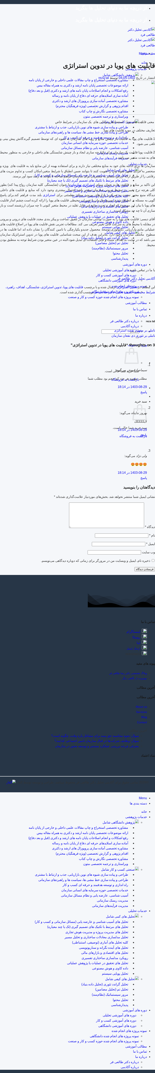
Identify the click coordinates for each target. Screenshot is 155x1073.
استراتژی (49, 195)
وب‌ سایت (148, 552)
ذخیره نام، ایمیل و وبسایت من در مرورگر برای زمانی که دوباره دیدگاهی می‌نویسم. (95, 560)
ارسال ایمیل (133, 648)
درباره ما (141, 315)
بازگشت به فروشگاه (133, 436)
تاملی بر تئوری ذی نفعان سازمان (133, 335)
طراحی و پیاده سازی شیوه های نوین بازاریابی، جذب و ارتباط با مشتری (81, 127)
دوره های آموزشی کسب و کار (116, 275)
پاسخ (143, 392)
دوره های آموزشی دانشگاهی (117, 1025)
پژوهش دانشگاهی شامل (119, 75)
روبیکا (136, 637)
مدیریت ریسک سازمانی (112, 900)
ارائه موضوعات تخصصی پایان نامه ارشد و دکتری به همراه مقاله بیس (82, 85)
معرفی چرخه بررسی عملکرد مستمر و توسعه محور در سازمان (97, 746)
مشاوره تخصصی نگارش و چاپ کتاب (103, 859)
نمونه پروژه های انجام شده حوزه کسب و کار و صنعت (103, 297)
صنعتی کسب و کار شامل (118, 869)
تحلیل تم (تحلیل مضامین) (111, 243)
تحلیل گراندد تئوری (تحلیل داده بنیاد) (104, 984)
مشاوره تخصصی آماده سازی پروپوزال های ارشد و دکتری (90, 101)
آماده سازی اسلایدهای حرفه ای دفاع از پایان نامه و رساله (90, 95)
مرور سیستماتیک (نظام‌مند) (110, 248)
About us (141, 706)
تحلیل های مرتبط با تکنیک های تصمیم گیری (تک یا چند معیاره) (87, 180)
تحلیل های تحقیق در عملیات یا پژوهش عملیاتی (97, 963)
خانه (144, 811)
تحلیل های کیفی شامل (120, 979)
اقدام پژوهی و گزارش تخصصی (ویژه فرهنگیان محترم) (92, 106)
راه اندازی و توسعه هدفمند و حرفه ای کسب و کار (95, 885)
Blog (144, 717)
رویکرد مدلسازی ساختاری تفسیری (105, 211)
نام (152, 535)
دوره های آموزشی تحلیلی (119, 270)
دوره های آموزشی (135, 264)
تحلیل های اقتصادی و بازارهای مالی (104, 952)
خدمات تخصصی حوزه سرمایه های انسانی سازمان (94, 142)
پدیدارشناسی (119, 258)
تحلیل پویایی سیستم (115, 973)
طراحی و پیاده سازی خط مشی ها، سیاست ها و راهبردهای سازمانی (83, 132)
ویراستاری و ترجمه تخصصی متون (105, 116)
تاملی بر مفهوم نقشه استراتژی (134, 330)
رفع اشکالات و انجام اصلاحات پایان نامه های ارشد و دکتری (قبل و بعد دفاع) (78, 90)
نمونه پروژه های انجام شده (129, 1031)
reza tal (103, 78)
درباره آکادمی (130, 326)
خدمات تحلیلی (137, 911)
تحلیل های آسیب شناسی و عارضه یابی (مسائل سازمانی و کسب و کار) (81, 921)
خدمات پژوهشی (136, 817)
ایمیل (150, 544)
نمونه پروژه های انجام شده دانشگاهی (114, 1036)
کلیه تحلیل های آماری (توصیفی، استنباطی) (100, 942)
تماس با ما (140, 1051)
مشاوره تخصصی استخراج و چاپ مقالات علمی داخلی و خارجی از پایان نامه (78, 80)
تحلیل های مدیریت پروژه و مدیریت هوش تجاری (96, 932)
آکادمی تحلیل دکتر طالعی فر (136, 278)
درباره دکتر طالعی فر (124, 321)
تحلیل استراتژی (148, 53)
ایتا (138, 643)
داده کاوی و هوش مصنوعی (110, 968)
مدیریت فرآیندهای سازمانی (110, 158)
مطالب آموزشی (136, 303)
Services (141, 712)
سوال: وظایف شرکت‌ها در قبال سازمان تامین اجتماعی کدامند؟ (96, 741)
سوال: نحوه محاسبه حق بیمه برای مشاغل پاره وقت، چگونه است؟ (95, 735)
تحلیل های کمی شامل (120, 916)
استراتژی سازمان (83, 184)
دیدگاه (150, 527)
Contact (142, 722)
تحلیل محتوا (120, 253)
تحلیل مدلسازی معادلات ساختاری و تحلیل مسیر (96, 937)
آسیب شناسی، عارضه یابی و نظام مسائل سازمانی (94, 148)
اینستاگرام (133, 631)
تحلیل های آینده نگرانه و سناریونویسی (103, 947)
